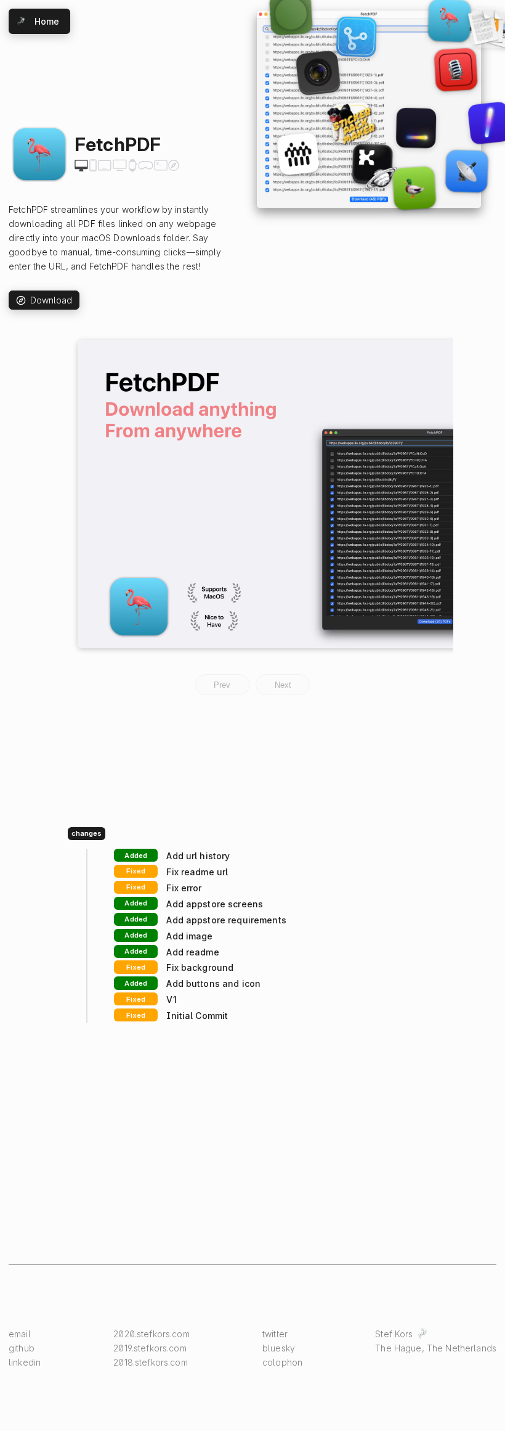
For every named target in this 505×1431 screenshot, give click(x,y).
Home (47, 21)
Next (283, 685)
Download (51, 300)
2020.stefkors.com (151, 1334)
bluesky (278, 1348)
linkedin (25, 1362)
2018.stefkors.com (150, 1362)
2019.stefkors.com (149, 1348)
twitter (275, 1334)
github (21, 1348)
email (20, 1334)
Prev (222, 685)
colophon (282, 1362)
